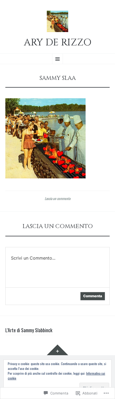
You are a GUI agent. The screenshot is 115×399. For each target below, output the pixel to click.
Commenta (92, 296)
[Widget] (57, 350)
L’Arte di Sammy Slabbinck (28, 330)
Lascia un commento (58, 198)
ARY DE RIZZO (57, 42)
